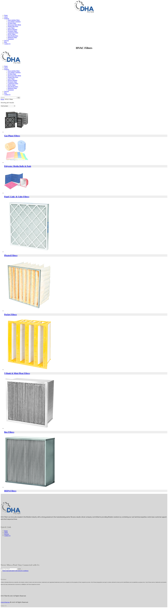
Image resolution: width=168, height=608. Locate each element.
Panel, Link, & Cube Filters (16, 197)
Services (6, 534)
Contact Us (7, 535)
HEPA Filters (10, 491)
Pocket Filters (10, 314)
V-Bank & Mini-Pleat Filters (17, 373)
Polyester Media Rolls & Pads (17, 166)
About (6, 532)
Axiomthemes (5, 602)
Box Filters (9, 432)
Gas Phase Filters (12, 136)
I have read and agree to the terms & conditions (15, 570)
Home (2, 99)
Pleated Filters (10, 255)
